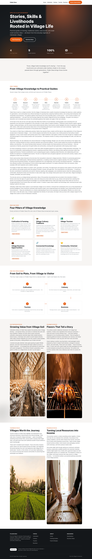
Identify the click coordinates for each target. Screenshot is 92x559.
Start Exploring (16, 39)
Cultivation (49, 2)
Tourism (60, 2)
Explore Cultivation (16, 233)
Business (65, 2)
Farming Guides (54, 538)
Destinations (70, 536)
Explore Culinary (40, 235)
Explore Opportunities (75, 2)
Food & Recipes (54, 540)
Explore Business (15, 258)
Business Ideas (29, 39)
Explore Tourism (64, 232)
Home (44, 2)
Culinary (55, 2)
